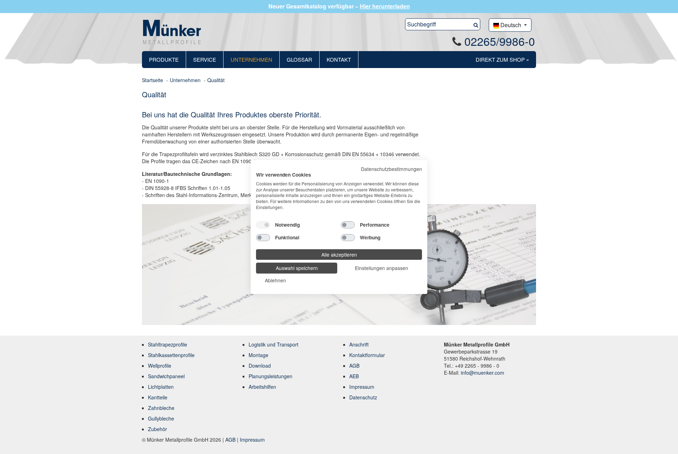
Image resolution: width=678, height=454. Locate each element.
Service (204, 59)
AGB (231, 439)
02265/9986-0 (499, 41)
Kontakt (339, 59)
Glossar (299, 59)
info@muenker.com (482, 372)
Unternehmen (251, 59)
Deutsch (511, 25)
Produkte (164, 59)
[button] (475, 24)
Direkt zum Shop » (502, 59)
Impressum (252, 439)
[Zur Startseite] (172, 31)
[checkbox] (263, 224)
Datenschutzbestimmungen (391, 168)
